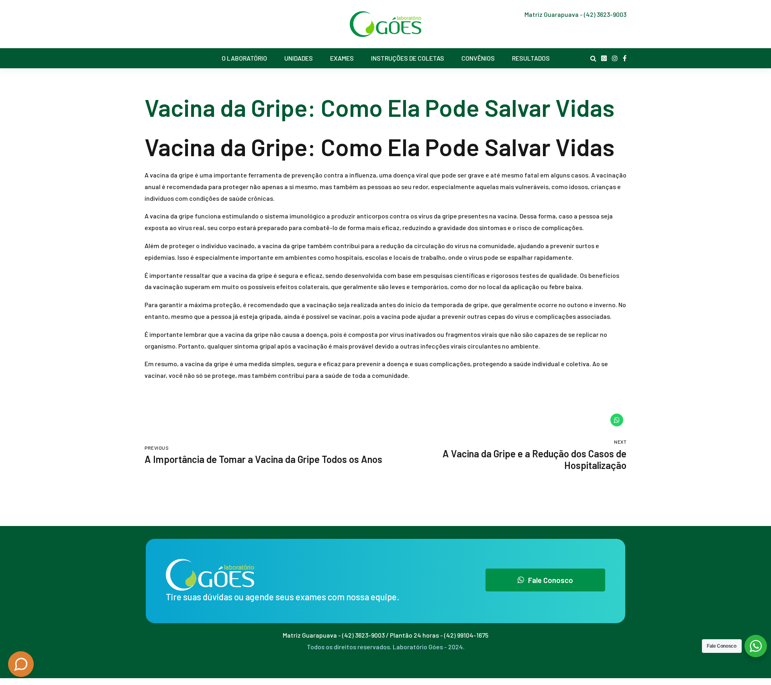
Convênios (478, 58)
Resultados (531, 58)
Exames (342, 58)
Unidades (298, 58)
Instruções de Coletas (407, 58)
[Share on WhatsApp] (616, 420)
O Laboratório (244, 58)
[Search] (593, 58)
